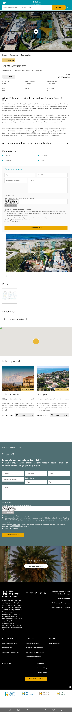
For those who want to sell (35, 652)
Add (10, 76)
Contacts (42, 663)
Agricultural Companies (10, 652)
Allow (8, 222)
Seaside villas (26, 55)
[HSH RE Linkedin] (36, 593)
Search (58, 7)
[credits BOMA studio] (70, 687)
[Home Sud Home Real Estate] (27, 693)
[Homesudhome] (12, 594)
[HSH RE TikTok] (40, 593)
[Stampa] (53, 710)
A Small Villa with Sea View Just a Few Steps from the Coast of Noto (32, 99)
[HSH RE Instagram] (31, 593)
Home (4, 55)
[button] (36, 341)
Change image (10, 205)
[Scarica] (62, 710)
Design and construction (34, 648)
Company (6, 663)
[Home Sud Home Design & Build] (62, 693)
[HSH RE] (36, 3)
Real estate (14, 55)
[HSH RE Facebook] (27, 593)
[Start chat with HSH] (45, 593)
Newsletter (54, 643)
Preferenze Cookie (36, 678)
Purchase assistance (33, 643)
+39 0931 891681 (64, 598)
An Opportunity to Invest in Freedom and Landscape (27, 143)
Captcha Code (9, 195)
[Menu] (68, 3)
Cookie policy (42, 672)
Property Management (33, 657)
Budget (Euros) (29, 478)
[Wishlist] (4, 3)
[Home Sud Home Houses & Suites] (44, 693)
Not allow (17, 222)
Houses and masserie (9, 643)
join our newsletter (36, 566)
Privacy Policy (18, 218)
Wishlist (53, 639)
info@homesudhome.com (60, 603)
